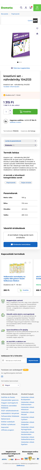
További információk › (11, 86)
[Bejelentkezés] (26, 7)
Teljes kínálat (26, 182)
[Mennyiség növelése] (10, 110)
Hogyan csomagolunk (9, 403)
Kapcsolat (5, 427)
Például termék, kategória (16, 20)
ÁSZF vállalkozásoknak (10, 410)
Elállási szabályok (8, 422)
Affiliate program (7, 430)
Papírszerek (15, 14)
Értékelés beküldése (21, 244)
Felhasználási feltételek (10, 416)
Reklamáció (5, 419)
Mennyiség (6, 111)
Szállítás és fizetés (8, 397)
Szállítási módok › (16, 122)
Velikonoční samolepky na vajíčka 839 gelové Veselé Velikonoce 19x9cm (14, 279)
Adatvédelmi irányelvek (10, 413)
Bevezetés (4, 14)
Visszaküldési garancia (9, 400)
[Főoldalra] (7, 7)
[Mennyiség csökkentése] (10, 113)
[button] (21, 7)
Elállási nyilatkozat (8, 424)
